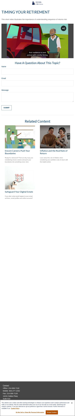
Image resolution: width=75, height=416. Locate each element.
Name (3, 67)
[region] (37, 408)
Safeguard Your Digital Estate (19, 191)
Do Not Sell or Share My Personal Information (30, 412)
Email (3, 78)
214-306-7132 (13, 388)
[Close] (72, 403)
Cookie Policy (15, 408)
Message (5, 90)
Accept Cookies (52, 412)
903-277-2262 (14, 391)
